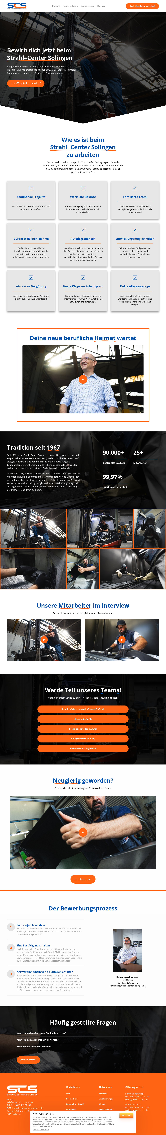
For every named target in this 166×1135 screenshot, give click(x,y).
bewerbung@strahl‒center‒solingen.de (127, 985)
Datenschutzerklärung (41, 1129)
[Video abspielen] (83, 379)
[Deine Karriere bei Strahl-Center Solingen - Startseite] (17, 6)
